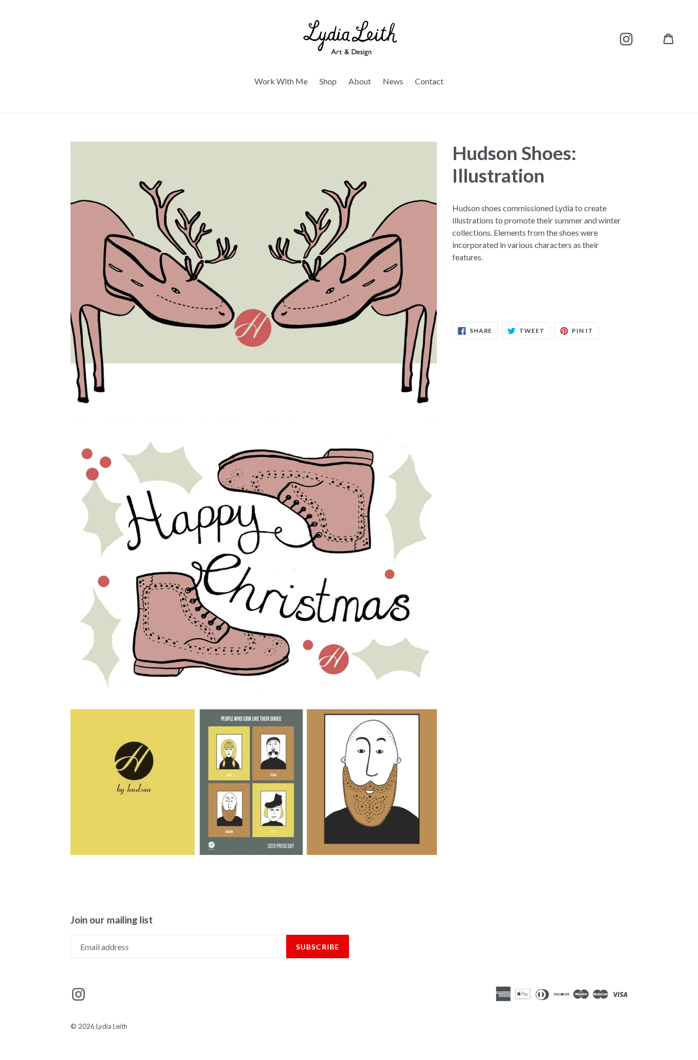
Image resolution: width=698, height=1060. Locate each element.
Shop (328, 81)
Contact (429, 81)
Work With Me (281, 81)
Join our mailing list (112, 920)
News (393, 81)
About (359, 81)
